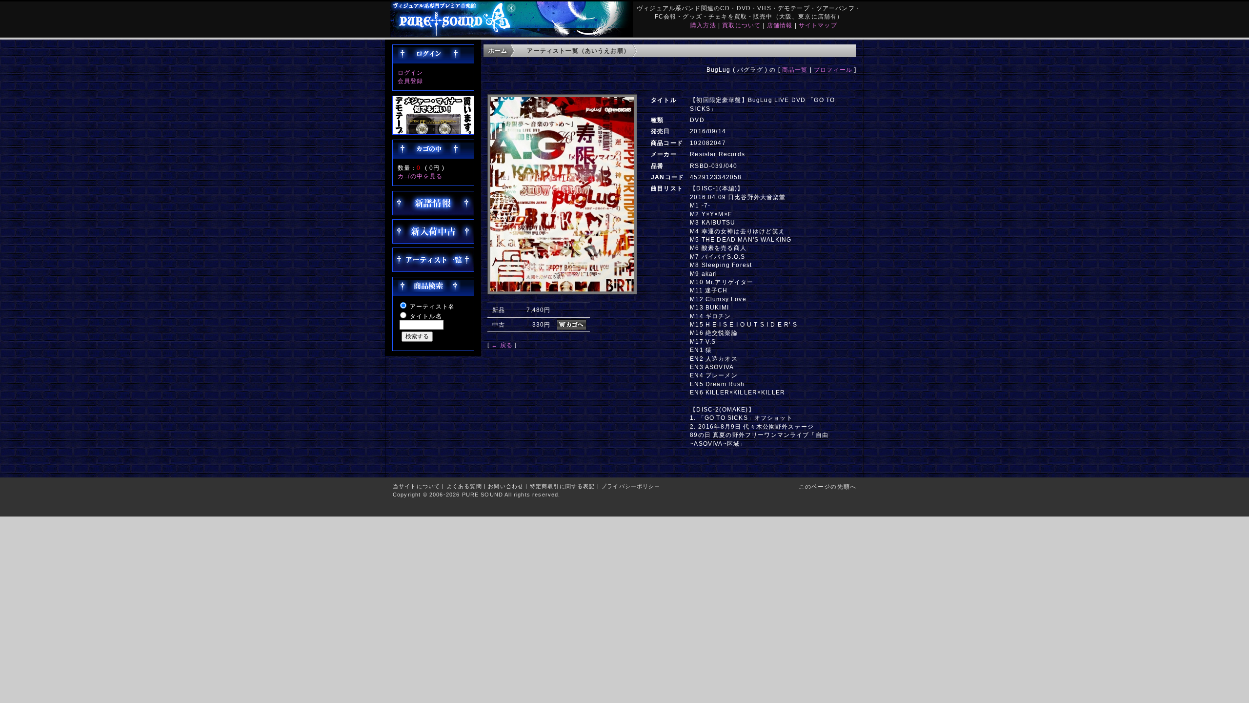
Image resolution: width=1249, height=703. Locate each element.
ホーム (497, 50)
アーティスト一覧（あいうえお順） (578, 50)
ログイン (410, 72)
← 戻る (502, 345)
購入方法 (703, 25)
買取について (741, 25)
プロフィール (833, 69)
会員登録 (410, 81)
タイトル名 (426, 316)
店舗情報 (780, 25)
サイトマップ (818, 25)
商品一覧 (795, 69)
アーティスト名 (432, 306)
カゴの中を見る (420, 176)
